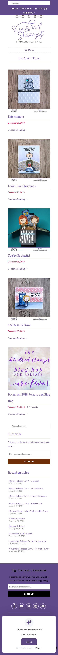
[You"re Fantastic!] (29, 250)
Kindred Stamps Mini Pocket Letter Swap (28, 511)
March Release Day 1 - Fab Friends (25, 503)
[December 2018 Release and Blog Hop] (29, 389)
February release (17, 518)
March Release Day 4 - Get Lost (24, 480)
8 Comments (32, 407)
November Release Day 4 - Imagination (27, 541)
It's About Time (29, 58)
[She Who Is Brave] (29, 319)
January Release (16, 526)
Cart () (42, 9)
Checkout (29, 13)
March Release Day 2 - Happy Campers (28, 495)
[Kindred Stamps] (29, 32)
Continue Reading (16, 129)
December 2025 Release (20, 533)
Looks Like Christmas (22, 186)
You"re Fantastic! (19, 255)
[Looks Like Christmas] (29, 180)
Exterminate (16, 117)
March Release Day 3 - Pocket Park (26, 488)
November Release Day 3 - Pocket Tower (29, 548)
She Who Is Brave (19, 325)
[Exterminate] (29, 111)
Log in (14, 9)
